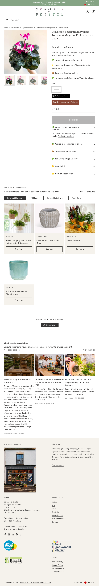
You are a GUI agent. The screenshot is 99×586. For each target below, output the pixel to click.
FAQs (54, 508)
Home (6, 28)
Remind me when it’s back (65, 102)
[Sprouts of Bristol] (49, 12)
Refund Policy (57, 565)
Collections (15, 28)
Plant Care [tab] (76, 198)
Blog (53, 505)
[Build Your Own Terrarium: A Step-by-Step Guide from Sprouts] (80, 365)
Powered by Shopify (42, 582)
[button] (73, 128)
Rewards (55, 512)
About (54, 502)
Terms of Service (58, 572)
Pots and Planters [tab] (14, 198)
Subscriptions (57, 515)
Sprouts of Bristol (27, 582)
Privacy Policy (57, 562)
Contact (55, 522)
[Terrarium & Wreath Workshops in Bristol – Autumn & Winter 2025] (49, 365)
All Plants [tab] (34, 198)
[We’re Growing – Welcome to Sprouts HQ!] (19, 365)
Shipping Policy (58, 568)
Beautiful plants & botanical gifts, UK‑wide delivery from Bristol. (49, 3)
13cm (56, 89)
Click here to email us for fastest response (22, 510)
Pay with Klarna (58, 519)
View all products (87, 191)
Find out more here (66, 136)
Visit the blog (89, 350)
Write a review (49, 325)
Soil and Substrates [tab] (55, 198)
